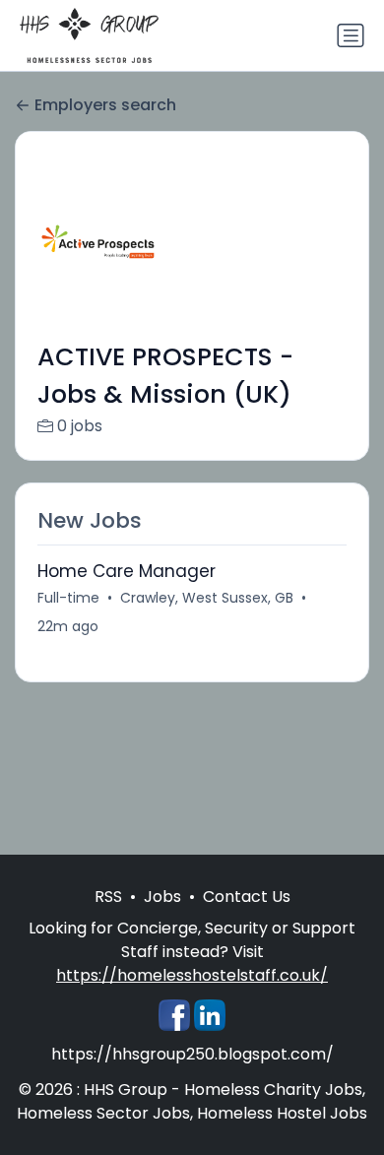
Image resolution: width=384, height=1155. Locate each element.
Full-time (68, 598)
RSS (108, 896)
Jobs (162, 896)
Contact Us (246, 896)
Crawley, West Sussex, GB (206, 598)
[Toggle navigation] (350, 35)
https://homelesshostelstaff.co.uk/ (192, 975)
